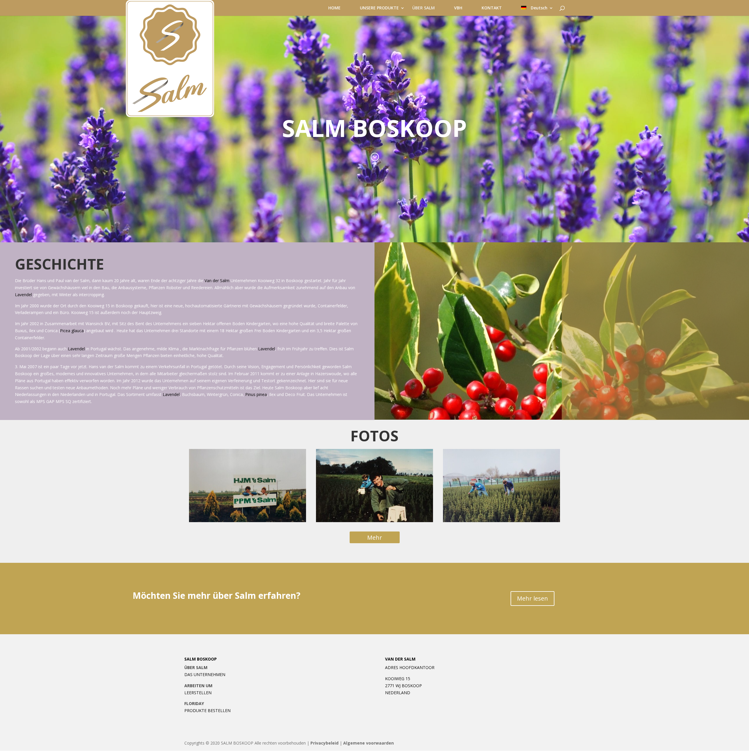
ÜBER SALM (423, 8)
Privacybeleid (324, 743)
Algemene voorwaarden (368, 743)
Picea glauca (72, 330)
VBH (458, 8)
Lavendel (23, 294)
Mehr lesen (532, 598)
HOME (334, 8)
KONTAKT (492, 8)
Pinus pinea (256, 394)
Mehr (374, 537)
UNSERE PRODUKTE (379, 8)
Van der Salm (217, 280)
